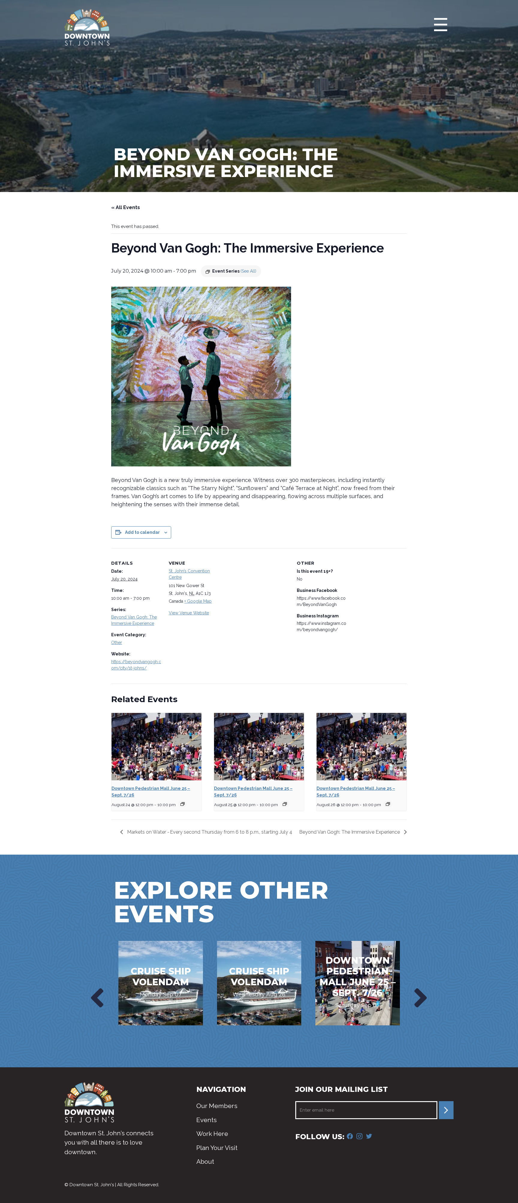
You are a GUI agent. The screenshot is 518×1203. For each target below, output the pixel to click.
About (205, 1161)
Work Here (212, 1133)
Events (206, 1120)
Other (116, 642)
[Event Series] (182, 804)
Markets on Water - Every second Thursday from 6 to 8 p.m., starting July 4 (209, 832)
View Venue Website (189, 612)
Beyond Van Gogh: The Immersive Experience (350, 832)
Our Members (216, 1106)
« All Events (125, 207)
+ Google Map (198, 601)
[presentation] (96, 997)
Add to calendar (142, 532)
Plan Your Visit (216, 1147)
